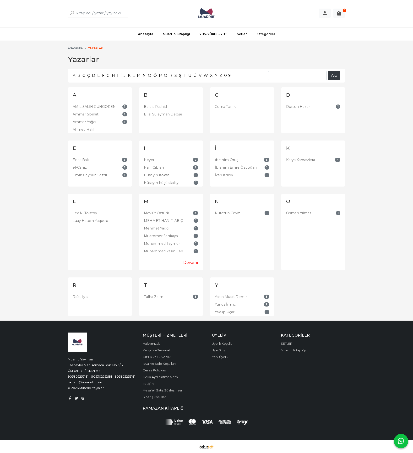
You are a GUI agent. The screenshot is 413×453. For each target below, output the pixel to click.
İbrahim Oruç (226, 160)
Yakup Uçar (224, 312)
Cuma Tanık (225, 106)
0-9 (227, 75)
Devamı (190, 262)
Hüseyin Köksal (157, 175)
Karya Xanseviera (300, 160)
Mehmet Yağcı (156, 228)
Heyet (149, 160)
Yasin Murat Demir (231, 297)
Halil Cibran (154, 167)
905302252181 (78, 376)
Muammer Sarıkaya (161, 236)
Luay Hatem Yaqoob (90, 221)
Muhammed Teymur (162, 243)
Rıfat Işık (80, 297)
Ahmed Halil (83, 129)
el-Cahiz (80, 167)
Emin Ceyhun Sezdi (90, 175)
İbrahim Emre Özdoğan (236, 167)
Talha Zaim (153, 297)
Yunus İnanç (225, 304)
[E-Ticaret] (206, 446)
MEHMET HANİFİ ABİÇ (163, 221)
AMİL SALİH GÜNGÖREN (94, 106)
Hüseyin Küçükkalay (161, 183)
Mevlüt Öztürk (156, 213)
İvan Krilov (224, 175)
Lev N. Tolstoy (85, 213)
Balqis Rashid (155, 106)
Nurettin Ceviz (227, 213)
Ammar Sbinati (86, 114)
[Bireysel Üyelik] (325, 13)
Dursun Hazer (298, 106)
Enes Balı (81, 160)
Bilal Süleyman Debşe (163, 114)
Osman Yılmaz (298, 213)
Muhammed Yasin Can (163, 251)
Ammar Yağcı (84, 122)
